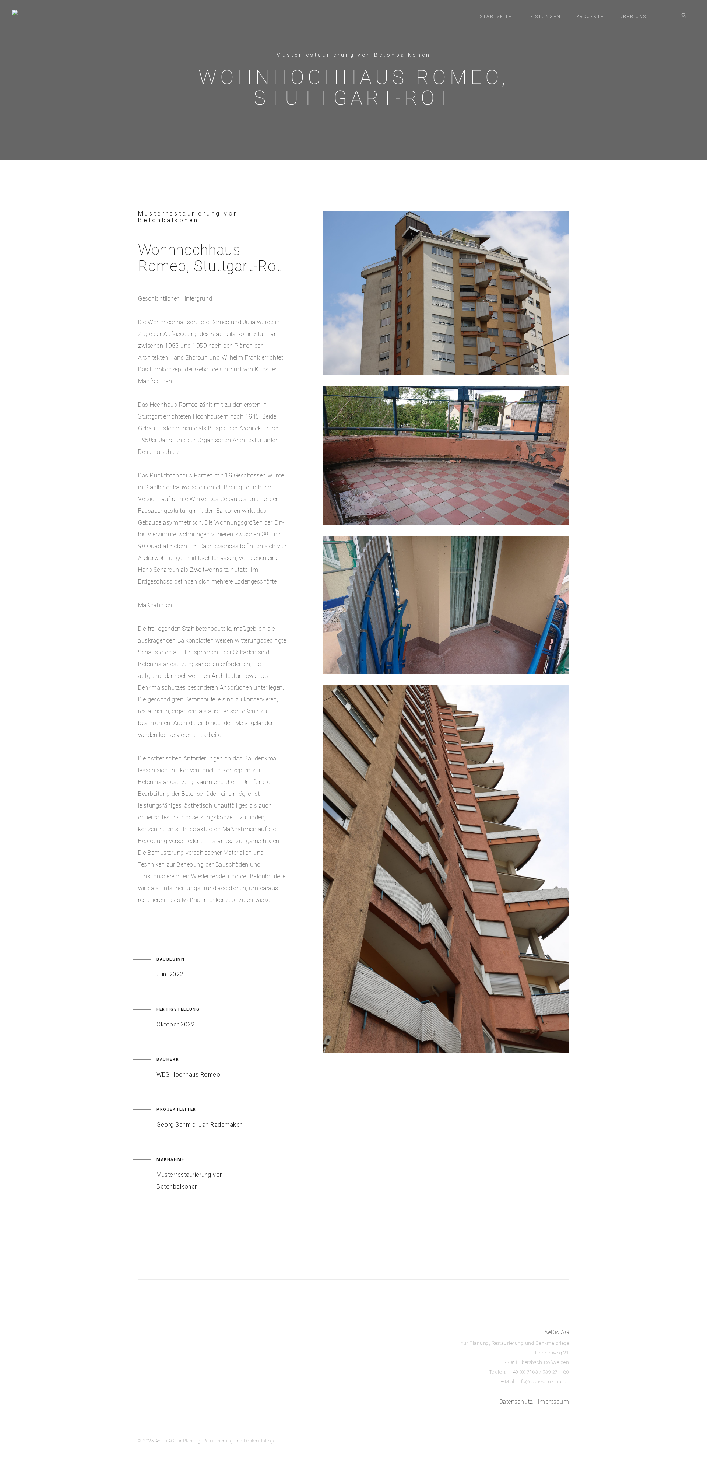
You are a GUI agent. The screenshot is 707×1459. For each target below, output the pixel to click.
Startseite (496, 16)
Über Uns (632, 16)
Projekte (590, 16)
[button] (684, 16)
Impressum (553, 1401)
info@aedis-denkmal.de (543, 1381)
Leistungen (544, 16)
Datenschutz (516, 1401)
